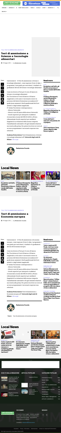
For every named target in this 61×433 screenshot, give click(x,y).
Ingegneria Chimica (33, 377)
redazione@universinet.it (28, 422)
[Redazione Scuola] (11, 151)
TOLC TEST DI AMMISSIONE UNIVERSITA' (12, 50)
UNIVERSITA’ (50, 7)
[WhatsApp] (2, 91)
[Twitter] (2, 88)
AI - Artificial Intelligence (50, 108)
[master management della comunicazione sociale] (24, 385)
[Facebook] (2, 84)
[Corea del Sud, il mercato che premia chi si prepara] (53, 175)
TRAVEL (32, 7)
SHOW (43, 7)
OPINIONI (4, 7)
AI (16, 7)
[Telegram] (2, 99)
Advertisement (34, 428)
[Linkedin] (2, 95)
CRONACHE (11, 7)
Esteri (45, 84)
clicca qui (15, 139)
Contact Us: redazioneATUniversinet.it (47, 428)
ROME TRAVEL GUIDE (23, 7)
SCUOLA (38, 7)
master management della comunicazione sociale (33, 385)
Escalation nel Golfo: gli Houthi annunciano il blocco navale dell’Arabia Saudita (8, 186)
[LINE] (2, 102)
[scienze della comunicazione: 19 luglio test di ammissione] (24, 391)
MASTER (4, 11)
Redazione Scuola (20, 63)
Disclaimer (16, 428)
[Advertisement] (30, 25)
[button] (58, 8)
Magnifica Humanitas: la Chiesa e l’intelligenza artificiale (52, 112)
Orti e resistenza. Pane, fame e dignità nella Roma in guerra (51, 129)
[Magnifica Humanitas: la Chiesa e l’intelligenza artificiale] (38, 175)
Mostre (45, 95)
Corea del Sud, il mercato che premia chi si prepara (52, 120)
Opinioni (46, 126)
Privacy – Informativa (24, 428)
